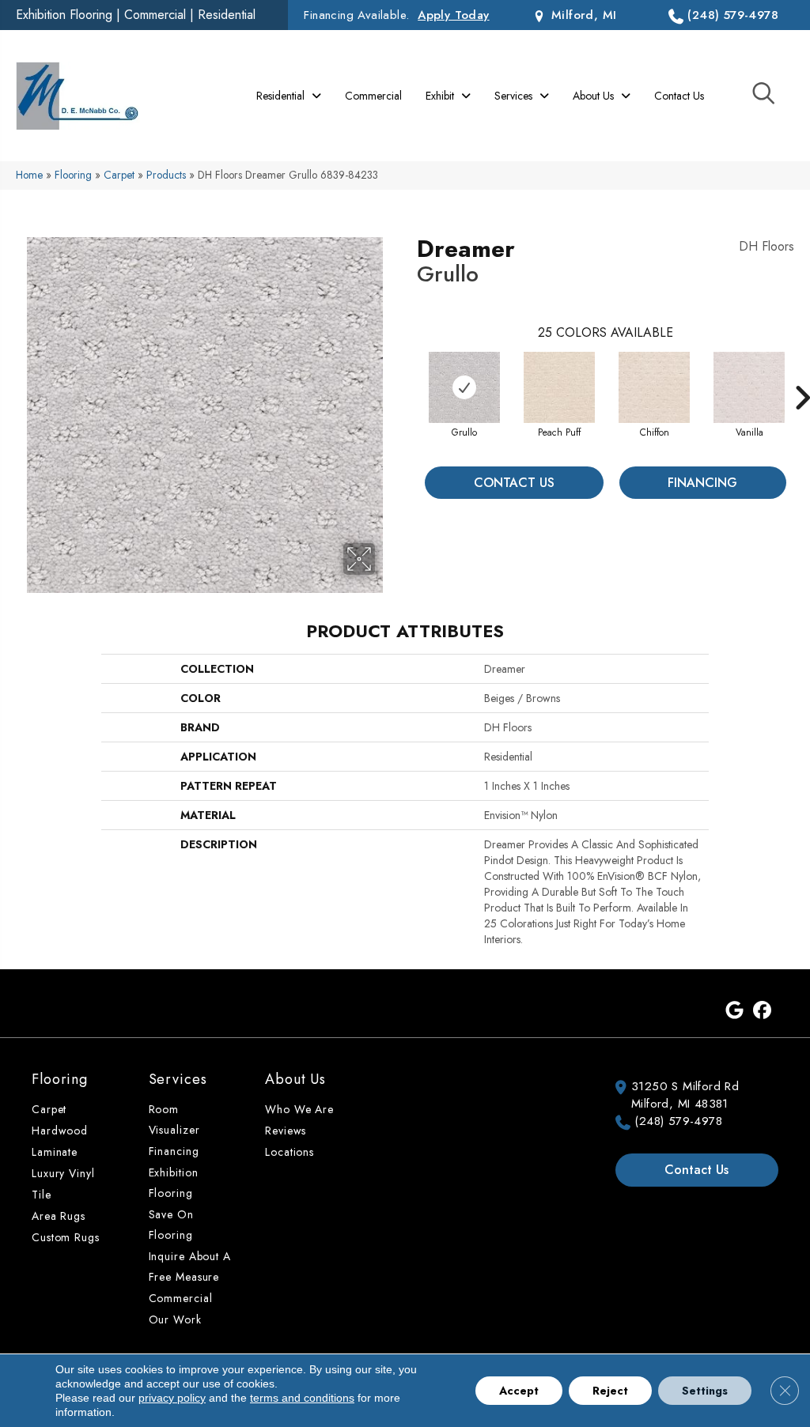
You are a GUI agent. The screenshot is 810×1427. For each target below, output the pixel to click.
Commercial (155, 15)
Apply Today (453, 15)
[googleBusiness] (734, 1011)
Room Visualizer (174, 1119)
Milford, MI (581, 15)
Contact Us (514, 483)
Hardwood (60, 1130)
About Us (295, 1079)
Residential (226, 15)
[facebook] (762, 1011)
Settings (705, 1391)
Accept (519, 1391)
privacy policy (172, 1397)
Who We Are (299, 1109)
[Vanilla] (749, 387)
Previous (409, 374)
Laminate (55, 1152)
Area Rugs (58, 1216)
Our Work (175, 1319)
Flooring (73, 175)
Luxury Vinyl (63, 1173)
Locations (289, 1152)
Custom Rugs (66, 1237)
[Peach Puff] (559, 387)
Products (166, 175)
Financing (702, 483)
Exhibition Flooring (64, 15)
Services (178, 1079)
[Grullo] (464, 387)
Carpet (119, 175)
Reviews (285, 1130)
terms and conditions (302, 1397)
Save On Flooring (171, 1224)
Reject (610, 1391)
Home (29, 175)
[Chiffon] (654, 387)
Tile (41, 1194)
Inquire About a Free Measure (190, 1266)
